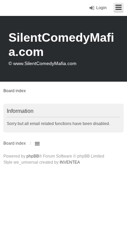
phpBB (32, 156)
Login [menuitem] (101, 7)
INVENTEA (70, 162)
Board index (14, 143)
